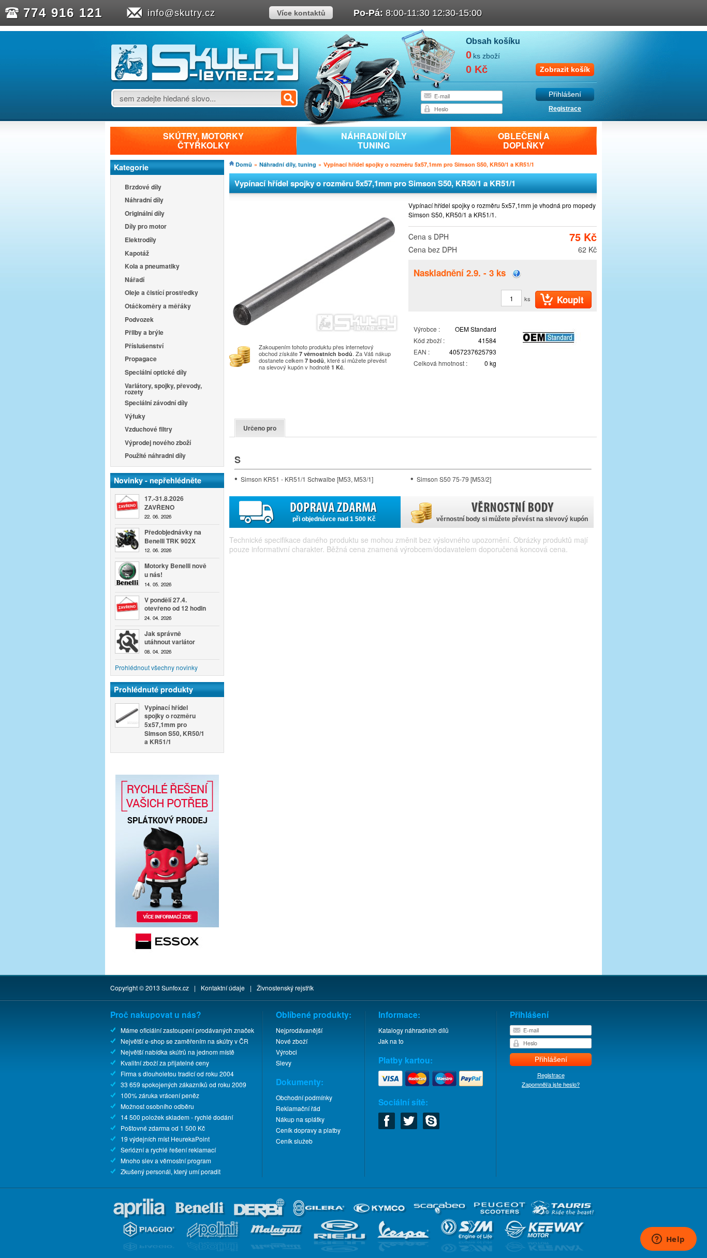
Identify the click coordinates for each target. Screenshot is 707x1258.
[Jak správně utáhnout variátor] (127, 641)
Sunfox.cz (175, 987)
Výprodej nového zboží (158, 443)
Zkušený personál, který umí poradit (170, 1171)
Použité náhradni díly (155, 456)
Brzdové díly (143, 187)
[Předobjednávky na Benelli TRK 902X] (127, 540)
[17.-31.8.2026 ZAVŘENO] (127, 506)
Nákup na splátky (300, 1119)
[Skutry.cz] (205, 80)
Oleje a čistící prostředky (161, 293)
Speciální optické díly (156, 373)
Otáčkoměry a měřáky (158, 306)
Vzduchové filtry (148, 430)
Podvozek (139, 320)
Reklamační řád (298, 1108)
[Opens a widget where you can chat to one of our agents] (668, 1240)
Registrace (565, 108)
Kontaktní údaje (223, 987)
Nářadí (134, 280)
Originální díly (145, 214)
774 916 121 (62, 13)
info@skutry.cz (181, 13)
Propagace (141, 359)
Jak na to (391, 1041)
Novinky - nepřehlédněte (157, 480)
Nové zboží (291, 1041)
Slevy (283, 1062)
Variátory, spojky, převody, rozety (163, 388)
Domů (243, 164)
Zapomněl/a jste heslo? (551, 1084)
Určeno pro (259, 428)
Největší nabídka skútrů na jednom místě (177, 1051)
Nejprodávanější (299, 1030)
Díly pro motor (146, 227)
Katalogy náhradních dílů (413, 1030)
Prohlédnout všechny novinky (156, 667)
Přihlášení (565, 94)
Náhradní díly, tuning (287, 164)
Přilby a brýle (144, 333)
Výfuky (135, 417)
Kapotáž (137, 254)
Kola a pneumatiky (152, 267)
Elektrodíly (140, 240)
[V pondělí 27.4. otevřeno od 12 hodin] (127, 608)
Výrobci (286, 1051)
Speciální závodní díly (156, 403)
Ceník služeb (294, 1140)
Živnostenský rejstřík (285, 987)
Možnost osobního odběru (157, 1106)
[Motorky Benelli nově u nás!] (127, 573)
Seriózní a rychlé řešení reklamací (168, 1149)
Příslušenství (144, 346)
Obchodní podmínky (304, 1097)
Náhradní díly (144, 200)
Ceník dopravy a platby (308, 1130)
